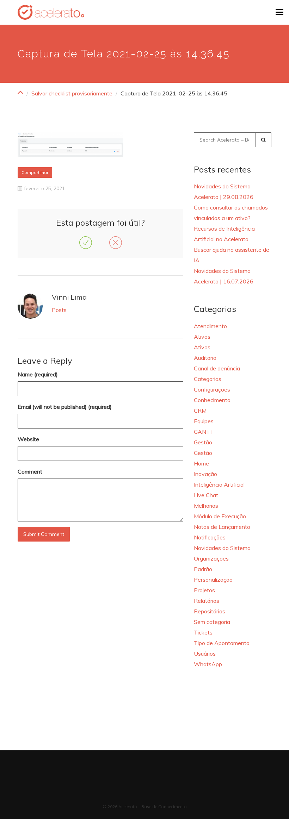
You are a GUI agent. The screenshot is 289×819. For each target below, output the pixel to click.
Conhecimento (212, 400)
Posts (59, 309)
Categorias (207, 378)
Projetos (204, 590)
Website (28, 439)
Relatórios (206, 600)
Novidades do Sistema (222, 547)
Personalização (213, 579)
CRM (200, 410)
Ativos (202, 336)
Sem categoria (212, 621)
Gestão (203, 442)
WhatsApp (208, 664)
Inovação (205, 473)
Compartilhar (34, 172)
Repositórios (209, 611)
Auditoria (205, 357)
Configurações (212, 389)
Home (201, 463)
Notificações (210, 537)
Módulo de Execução (220, 516)
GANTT (204, 431)
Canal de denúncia (217, 368)
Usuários (205, 653)
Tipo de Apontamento (222, 642)
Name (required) (38, 374)
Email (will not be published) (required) (65, 406)
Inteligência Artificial (219, 484)
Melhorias (206, 505)
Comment (30, 471)
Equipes (204, 421)
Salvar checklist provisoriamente (71, 93)
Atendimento (210, 326)
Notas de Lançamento (222, 526)
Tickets (203, 632)
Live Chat (206, 495)
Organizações (211, 558)
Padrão (203, 569)
